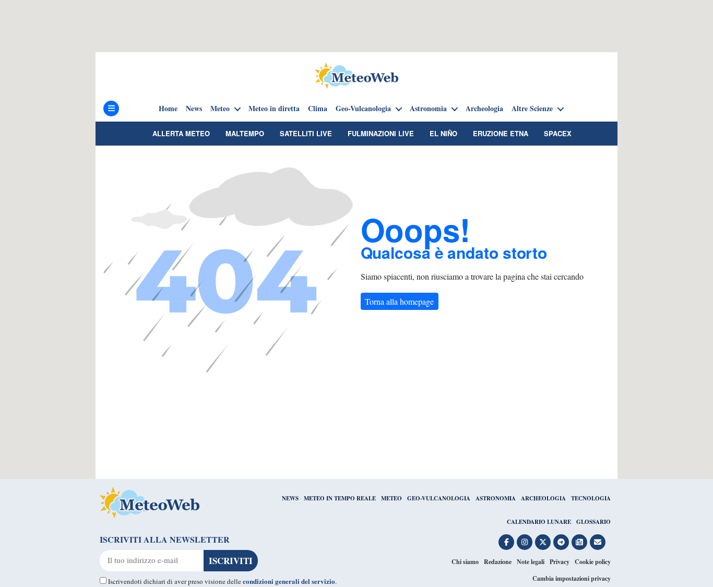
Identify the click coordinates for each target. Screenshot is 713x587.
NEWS (290, 498)
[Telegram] (561, 542)
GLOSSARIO (593, 522)
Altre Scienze (532, 108)
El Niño (443, 133)
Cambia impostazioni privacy (571, 578)
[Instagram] (524, 542)
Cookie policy (593, 561)
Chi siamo (465, 561)
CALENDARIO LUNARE (539, 522)
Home (168, 108)
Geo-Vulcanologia (363, 108)
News (194, 108)
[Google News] (579, 542)
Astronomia (428, 108)
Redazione (498, 561)
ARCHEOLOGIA (543, 498)
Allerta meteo (181, 133)
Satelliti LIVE (306, 133)
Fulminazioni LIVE (381, 133)
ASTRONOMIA (496, 498)
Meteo (220, 108)
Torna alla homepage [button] (399, 301)
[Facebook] (506, 542)
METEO (391, 498)
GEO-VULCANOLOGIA (438, 498)
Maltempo (244, 133)
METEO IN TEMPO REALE (340, 498)
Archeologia (484, 108)
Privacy (559, 561)
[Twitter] (543, 542)
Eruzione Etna (500, 133)
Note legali (530, 561)
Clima (317, 108)
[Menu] (111, 108)
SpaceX (558, 133)
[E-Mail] (597, 542)
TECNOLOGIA (591, 498)
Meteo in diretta (274, 108)
